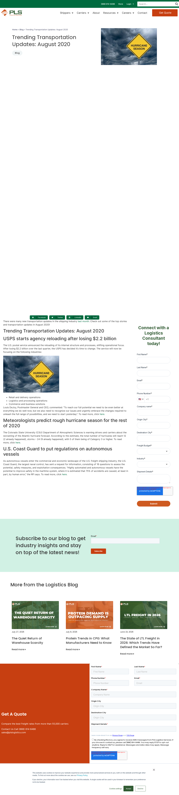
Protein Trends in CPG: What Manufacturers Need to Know (89, 640)
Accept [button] (128, 788)
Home (14, 29)
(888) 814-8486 (108, 4)
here (18, 442)
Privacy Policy (82, 775)
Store (120, 4)
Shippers (65, 12)
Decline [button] (140, 788)
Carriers (81, 12)
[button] (39, 317)
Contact (142, 12)
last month (83, 321)
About (96, 12)
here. (102, 414)
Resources (109, 12)
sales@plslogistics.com (13, 732)
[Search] (176, 4)
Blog (21, 29)
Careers (126, 12)
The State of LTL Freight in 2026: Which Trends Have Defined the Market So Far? (141, 642)
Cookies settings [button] (115, 788)
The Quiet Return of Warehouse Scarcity (27, 640)
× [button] (154, 769)
